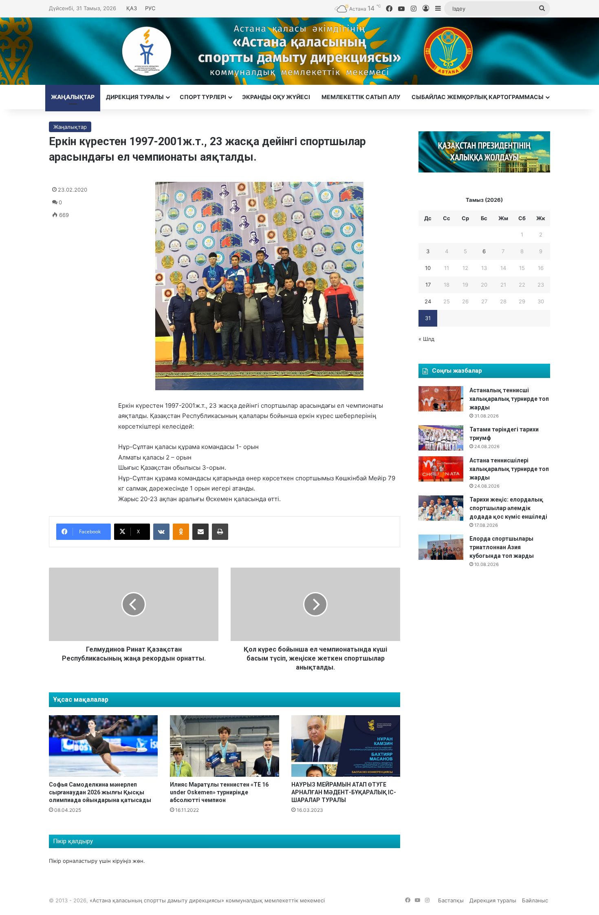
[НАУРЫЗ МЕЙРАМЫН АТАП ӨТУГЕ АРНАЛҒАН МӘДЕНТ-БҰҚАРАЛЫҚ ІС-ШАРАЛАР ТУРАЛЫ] (345, 746)
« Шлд (426, 339)
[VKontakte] (161, 532)
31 (428, 318)
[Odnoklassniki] (181, 532)
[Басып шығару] (220, 532)
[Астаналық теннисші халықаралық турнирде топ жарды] (440, 398)
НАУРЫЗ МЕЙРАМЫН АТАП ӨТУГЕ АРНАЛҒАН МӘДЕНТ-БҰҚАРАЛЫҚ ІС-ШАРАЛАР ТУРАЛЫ (343, 792)
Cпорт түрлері (203, 96)
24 (428, 301)
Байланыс (535, 900)
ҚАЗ (131, 8)
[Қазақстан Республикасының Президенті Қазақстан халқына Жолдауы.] (484, 170)
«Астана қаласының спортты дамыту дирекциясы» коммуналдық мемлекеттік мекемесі (207, 900)
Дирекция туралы (135, 96)
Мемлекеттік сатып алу (361, 96)
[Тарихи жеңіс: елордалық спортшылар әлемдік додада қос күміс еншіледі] (440, 508)
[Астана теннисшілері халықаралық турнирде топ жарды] (440, 469)
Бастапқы (451, 900)
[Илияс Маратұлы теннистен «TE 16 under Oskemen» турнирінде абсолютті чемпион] (224, 746)
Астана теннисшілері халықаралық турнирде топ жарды (509, 469)
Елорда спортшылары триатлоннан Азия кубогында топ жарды (501, 547)
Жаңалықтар (73, 96)
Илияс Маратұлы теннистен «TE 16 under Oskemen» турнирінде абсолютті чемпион (219, 792)
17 (428, 284)
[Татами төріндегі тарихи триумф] (440, 438)
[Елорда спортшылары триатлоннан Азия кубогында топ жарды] (440, 547)
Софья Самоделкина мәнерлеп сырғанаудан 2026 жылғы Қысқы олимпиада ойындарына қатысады (100, 792)
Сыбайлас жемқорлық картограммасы (478, 96)
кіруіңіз (121, 861)
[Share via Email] (200, 532)
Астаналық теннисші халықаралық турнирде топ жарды (509, 399)
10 (428, 268)
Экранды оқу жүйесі (276, 96)
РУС (150, 8)
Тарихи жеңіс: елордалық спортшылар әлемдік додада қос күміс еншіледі (508, 508)
